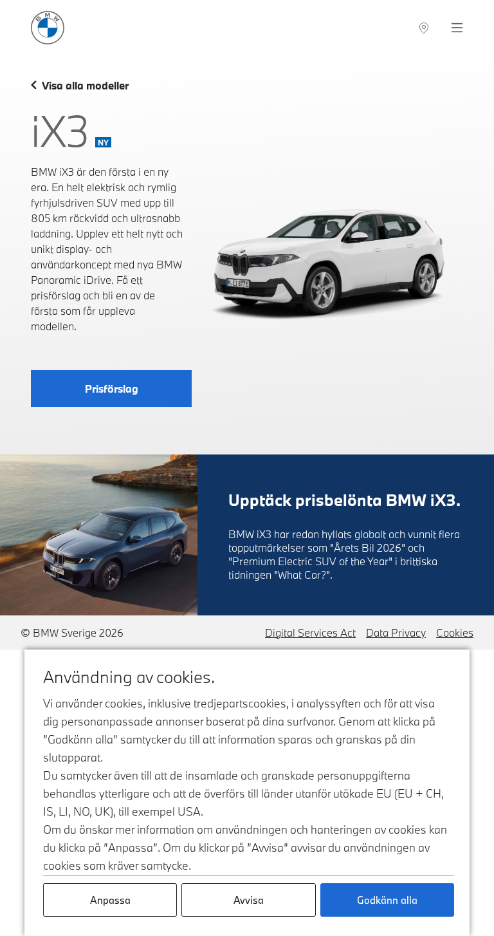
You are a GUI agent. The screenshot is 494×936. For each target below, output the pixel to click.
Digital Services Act (310, 632)
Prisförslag (111, 388)
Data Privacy (396, 632)
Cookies (454, 632)
